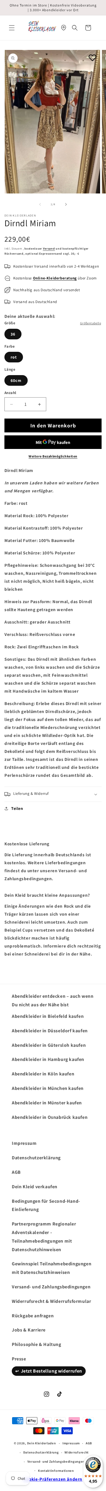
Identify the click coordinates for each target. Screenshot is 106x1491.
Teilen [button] (17, 808)
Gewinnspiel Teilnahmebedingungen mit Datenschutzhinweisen (51, 1268)
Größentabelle (90, 323)
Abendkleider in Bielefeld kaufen (48, 1016)
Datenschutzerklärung (36, 1158)
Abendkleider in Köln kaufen (43, 1074)
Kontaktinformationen (56, 1471)
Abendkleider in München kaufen (48, 1088)
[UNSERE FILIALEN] (63, 27)
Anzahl (10, 392)
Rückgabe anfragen (33, 1316)
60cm (16, 380)
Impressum (24, 1143)
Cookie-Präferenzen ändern (53, 1479)
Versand (49, 248)
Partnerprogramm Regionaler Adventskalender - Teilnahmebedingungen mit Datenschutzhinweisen (44, 1236)
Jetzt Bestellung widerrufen (51, 1371)
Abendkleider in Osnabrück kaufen (49, 1117)
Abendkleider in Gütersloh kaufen (49, 1045)
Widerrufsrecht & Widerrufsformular (51, 1301)
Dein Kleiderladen (41, 1443)
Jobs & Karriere (29, 1330)
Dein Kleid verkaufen (34, 1187)
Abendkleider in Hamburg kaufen (48, 1059)
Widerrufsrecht (76, 1452)
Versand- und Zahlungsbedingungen (51, 1287)
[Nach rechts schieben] (65, 204)
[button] (11, 27)
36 (13, 334)
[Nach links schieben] (40, 204)
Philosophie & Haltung (36, 1344)
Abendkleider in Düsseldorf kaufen (50, 1031)
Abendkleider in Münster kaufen (47, 1103)
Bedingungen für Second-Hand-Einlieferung (46, 1205)
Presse (19, 1359)
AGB (16, 1172)
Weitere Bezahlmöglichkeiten (53, 456)
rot (14, 357)
